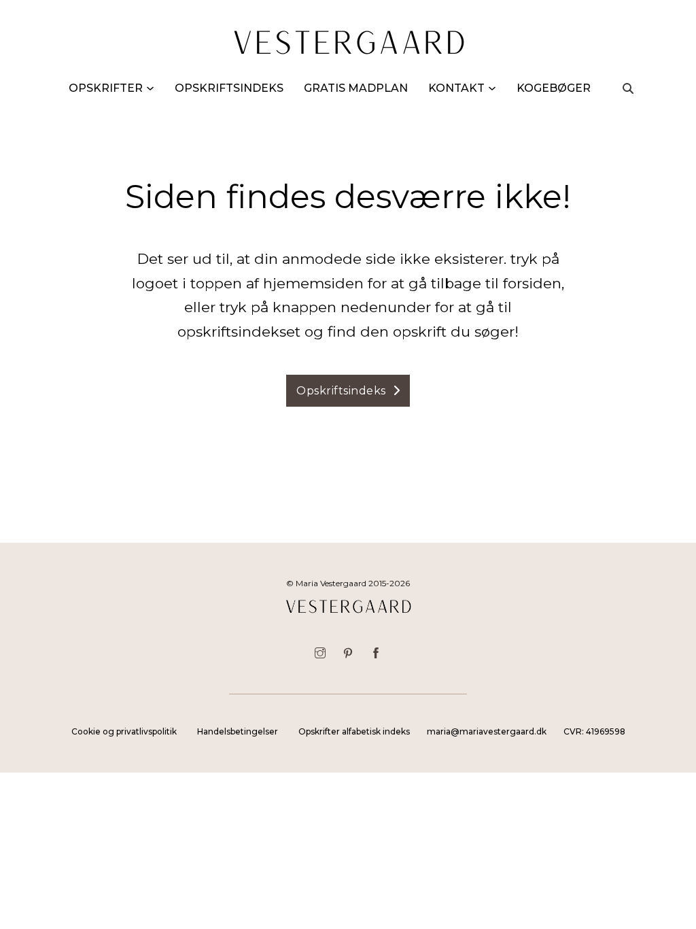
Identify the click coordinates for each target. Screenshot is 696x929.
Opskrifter (106, 88)
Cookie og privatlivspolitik (124, 731)
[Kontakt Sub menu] (492, 88)
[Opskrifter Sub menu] (150, 88)
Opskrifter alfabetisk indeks (354, 731)
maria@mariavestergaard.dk (486, 731)
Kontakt (456, 88)
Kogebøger (554, 88)
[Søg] (628, 88)
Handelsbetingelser (237, 731)
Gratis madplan (356, 88)
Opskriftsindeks (229, 88)
